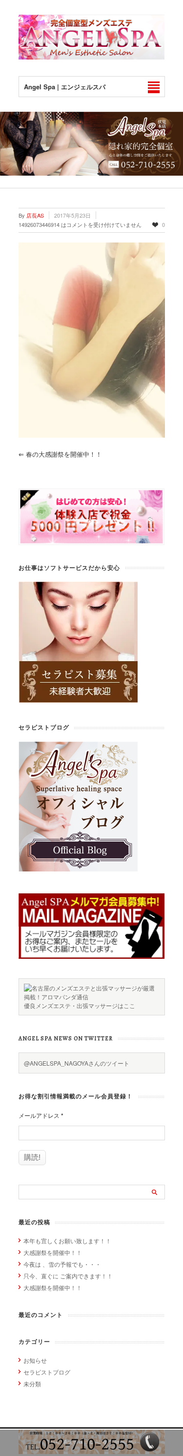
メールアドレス (41, 1115)
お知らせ (35, 1360)
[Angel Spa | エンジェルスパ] (92, 56)
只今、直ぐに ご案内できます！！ (68, 1276)
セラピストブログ (46, 1372)
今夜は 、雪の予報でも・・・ (62, 1264)
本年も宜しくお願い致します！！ (67, 1240)
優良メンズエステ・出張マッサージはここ (79, 1005)
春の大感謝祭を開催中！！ (60, 454)
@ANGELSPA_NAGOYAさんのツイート (76, 1063)
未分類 (32, 1383)
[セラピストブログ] (78, 869)
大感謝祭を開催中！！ (52, 1252)
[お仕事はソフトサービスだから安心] (78, 700)
